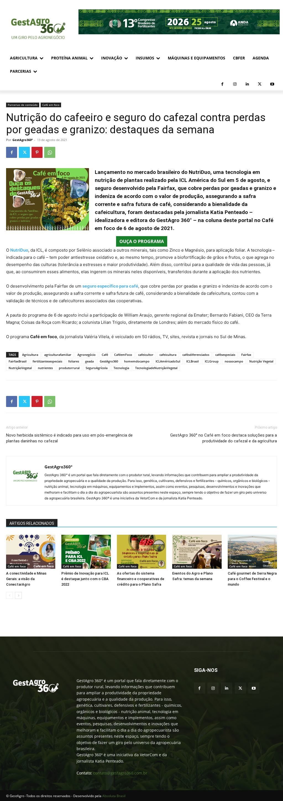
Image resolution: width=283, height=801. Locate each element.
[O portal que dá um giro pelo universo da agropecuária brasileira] (35, 686)
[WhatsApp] (49, 152)
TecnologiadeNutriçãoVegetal (156, 368)
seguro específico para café (110, 286)
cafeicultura (167, 355)
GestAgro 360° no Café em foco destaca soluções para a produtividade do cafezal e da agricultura (223, 438)
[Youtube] (272, 84)
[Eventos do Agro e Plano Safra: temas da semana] (196, 552)
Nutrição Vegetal (261, 361)
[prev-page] (9, 595)
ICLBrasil (192, 361)
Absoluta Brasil (113, 796)
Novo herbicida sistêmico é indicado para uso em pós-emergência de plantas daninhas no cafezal (69, 438)
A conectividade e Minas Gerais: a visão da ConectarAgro (26, 578)
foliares (73, 361)
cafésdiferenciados (195, 355)
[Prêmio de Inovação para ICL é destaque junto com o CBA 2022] (86, 552)
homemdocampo (137, 361)
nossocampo (234, 361)
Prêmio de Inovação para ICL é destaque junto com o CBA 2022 (85, 578)
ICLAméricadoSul (168, 361)
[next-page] (18, 595)
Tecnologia (121, 368)
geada (89, 361)
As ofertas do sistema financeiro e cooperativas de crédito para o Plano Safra (140, 578)
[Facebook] (222, 84)
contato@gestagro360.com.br (120, 773)
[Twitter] (259, 84)
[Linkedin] (247, 84)
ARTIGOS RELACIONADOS (31, 523)
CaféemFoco (123, 355)
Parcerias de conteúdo (23, 105)
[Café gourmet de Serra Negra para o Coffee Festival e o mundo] (252, 552)
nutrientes (45, 368)
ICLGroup (212, 361)
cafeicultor (145, 355)
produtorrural (69, 368)
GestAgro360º (22, 140)
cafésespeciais (225, 355)
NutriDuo (19, 250)
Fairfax (246, 355)
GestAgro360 (109, 361)
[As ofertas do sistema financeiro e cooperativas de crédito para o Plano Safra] (141, 552)
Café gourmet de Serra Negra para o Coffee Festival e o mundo (252, 578)
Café (105, 355)
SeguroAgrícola (97, 368)
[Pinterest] (37, 152)
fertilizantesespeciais (47, 361)
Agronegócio (86, 355)
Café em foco (50, 105)
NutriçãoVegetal (20, 368)
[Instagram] (235, 84)
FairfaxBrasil (18, 361)
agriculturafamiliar (57, 355)
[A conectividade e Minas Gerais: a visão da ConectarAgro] (30, 552)
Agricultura (30, 355)
